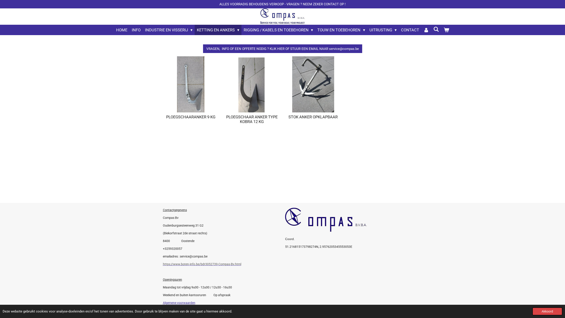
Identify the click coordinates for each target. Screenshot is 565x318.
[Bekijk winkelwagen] (446, 30)
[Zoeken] (436, 29)
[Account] (426, 30)
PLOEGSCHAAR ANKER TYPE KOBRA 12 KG (252, 119)
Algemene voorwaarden (179, 303)
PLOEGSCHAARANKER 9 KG (190, 117)
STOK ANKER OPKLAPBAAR (313, 117)
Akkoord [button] (547, 311)
